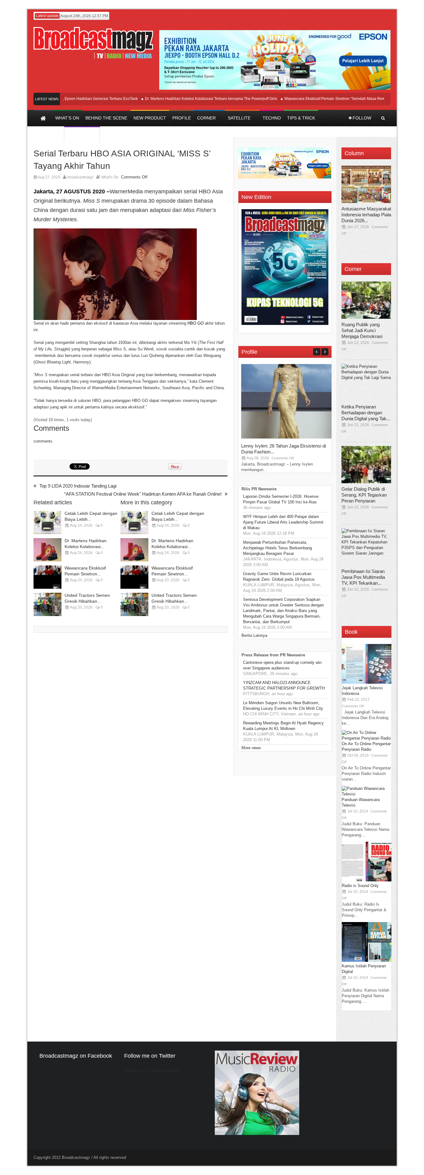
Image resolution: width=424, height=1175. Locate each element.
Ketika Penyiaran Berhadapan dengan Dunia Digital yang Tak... (365, 412)
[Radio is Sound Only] (366, 880)
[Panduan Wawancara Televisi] (366, 794)
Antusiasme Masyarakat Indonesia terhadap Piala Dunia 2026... (366, 214)
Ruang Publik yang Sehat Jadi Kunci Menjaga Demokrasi (361, 330)
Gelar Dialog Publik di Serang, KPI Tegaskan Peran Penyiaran (364, 494)
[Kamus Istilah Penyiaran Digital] (366, 960)
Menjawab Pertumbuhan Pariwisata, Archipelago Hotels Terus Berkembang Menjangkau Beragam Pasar (277, 548)
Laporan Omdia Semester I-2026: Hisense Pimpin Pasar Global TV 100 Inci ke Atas (280, 499)
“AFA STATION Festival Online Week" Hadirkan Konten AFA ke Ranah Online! (143, 494)
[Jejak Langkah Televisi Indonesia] (366, 682)
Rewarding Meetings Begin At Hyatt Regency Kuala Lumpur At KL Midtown (283, 726)
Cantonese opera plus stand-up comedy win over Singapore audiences (282, 665)
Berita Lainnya (254, 635)
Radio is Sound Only (360, 885)
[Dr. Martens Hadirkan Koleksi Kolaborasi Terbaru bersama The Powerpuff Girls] (47, 549)
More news (251, 747)
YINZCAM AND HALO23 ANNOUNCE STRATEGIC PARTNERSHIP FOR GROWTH (284, 685)
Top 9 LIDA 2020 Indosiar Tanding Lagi (77, 485)
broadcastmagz (80, 177)
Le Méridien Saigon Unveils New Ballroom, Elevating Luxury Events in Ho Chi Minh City (283, 705)
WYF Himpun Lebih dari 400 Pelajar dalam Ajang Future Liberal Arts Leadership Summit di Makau (283, 522)
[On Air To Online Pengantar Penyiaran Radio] (366, 738)
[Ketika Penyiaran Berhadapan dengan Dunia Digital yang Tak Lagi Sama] (366, 382)
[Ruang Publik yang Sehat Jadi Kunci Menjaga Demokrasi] (366, 300)
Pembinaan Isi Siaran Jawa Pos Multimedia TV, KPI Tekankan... (363, 577)
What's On (109, 177)
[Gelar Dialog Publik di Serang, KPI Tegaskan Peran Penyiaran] (366, 464)
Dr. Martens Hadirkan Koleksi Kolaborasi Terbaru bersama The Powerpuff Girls (196, 99)
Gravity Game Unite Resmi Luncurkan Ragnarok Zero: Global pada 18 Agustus (279, 576)
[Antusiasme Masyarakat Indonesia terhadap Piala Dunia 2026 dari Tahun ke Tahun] (366, 184)
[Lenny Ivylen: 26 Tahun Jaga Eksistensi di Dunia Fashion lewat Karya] (287, 437)
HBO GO (195, 323)
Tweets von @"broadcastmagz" (152, 1070)
